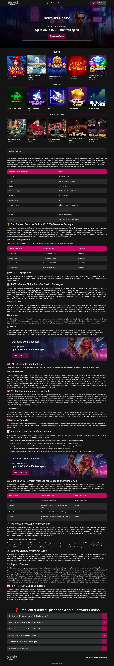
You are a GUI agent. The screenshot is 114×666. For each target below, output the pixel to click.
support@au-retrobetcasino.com (96, 657)
